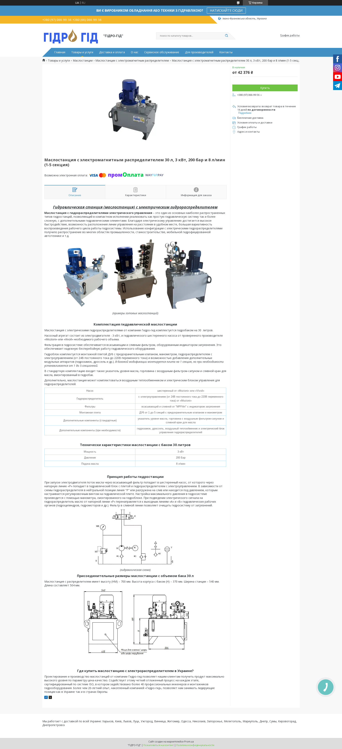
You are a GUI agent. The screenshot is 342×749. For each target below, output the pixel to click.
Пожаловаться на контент (158, 745)
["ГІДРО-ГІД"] (71, 35)
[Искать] (226, 35)
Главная (59, 52)
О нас (134, 52)
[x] (50, 698)
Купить (265, 88)
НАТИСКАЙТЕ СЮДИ (226, 10)
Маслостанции (83, 60)
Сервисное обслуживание (161, 52)
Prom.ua (189, 741)
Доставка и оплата (112, 52)
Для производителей (199, 52)
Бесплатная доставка (250, 117)
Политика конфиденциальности (195, 745)
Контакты (226, 52)
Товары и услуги (82, 52)
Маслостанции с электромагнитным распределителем (132, 60)
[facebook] (46, 698)
